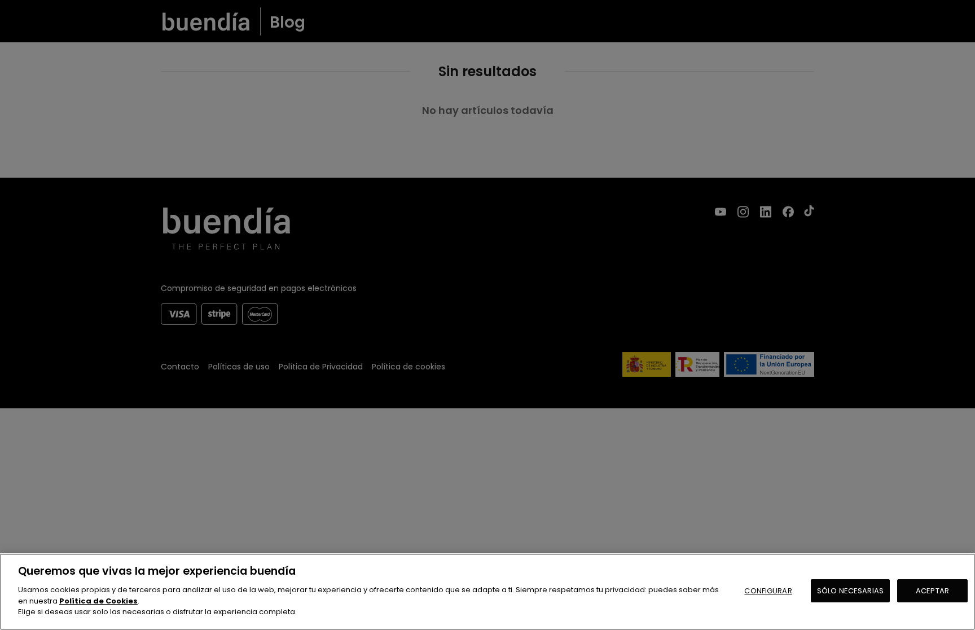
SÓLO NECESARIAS (850, 590)
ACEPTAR (932, 590)
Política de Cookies (98, 600)
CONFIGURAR (768, 590)
